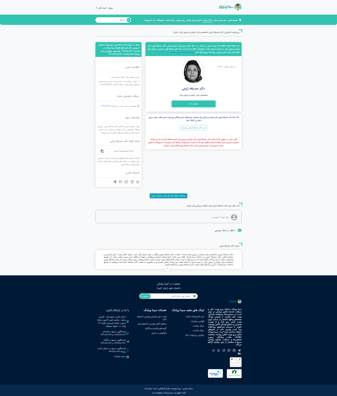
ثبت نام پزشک (150, 20)
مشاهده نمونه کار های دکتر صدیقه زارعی (168, 195)
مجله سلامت (170, 20)
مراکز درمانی (207, 20)
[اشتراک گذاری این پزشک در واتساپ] (136, 182)
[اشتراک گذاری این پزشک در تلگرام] (113, 182)
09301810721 (105, 106)
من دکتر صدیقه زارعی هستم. (182, 52)
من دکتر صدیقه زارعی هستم (193, 127)
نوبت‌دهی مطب (219, 20)
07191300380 (120, 356)
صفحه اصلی (233, 20)
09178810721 (120, 334)
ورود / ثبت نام (106, 8)
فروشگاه (160, 20)
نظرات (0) (193, 104)
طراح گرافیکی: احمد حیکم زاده (157, 388)
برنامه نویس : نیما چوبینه (182, 388)
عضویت (145, 296)
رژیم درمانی (180, 20)
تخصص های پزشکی (194, 20)
